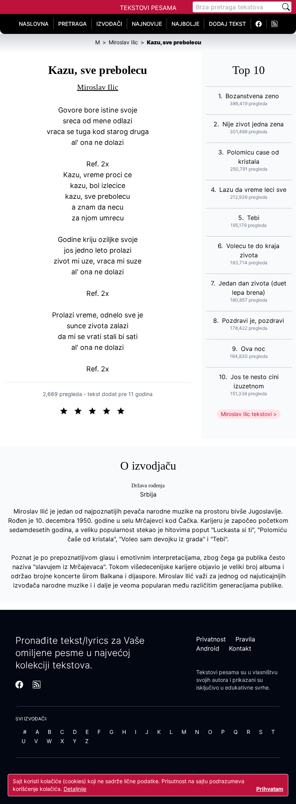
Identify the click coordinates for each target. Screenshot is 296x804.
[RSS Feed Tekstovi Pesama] (274, 24)
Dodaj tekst (227, 23)
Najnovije (147, 23)
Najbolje (185, 23)
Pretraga (72, 23)
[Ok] (95, 410)
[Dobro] (110, 410)
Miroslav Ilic (97, 87)
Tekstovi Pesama (148, 8)
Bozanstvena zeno (252, 96)
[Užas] (67, 410)
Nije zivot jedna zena (253, 124)
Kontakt (240, 648)
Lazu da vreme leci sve (252, 189)
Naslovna (34, 23)
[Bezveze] (81, 410)
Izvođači (109, 23)
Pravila (245, 639)
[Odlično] (123, 410)
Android (207, 648)
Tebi (253, 218)
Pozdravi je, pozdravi (253, 320)
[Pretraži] (286, 7)
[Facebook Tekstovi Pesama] (259, 24)
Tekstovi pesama (217, 672)
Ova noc (253, 348)
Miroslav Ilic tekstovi (246, 414)
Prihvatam (269, 789)
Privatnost (211, 639)
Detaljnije (75, 789)
